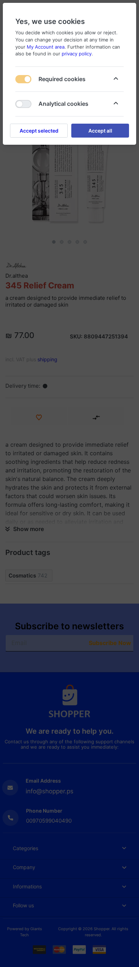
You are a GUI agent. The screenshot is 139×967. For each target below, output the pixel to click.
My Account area (46, 47)
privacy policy (77, 53)
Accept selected (39, 131)
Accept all (100, 131)
